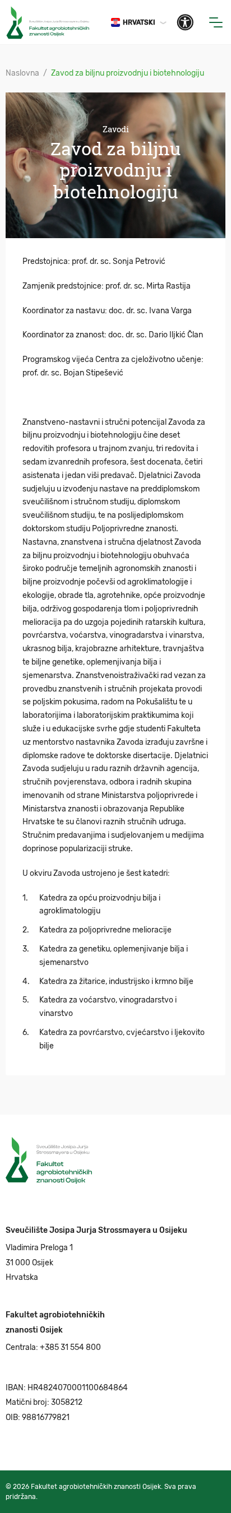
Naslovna (22, 73)
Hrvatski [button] (139, 22)
